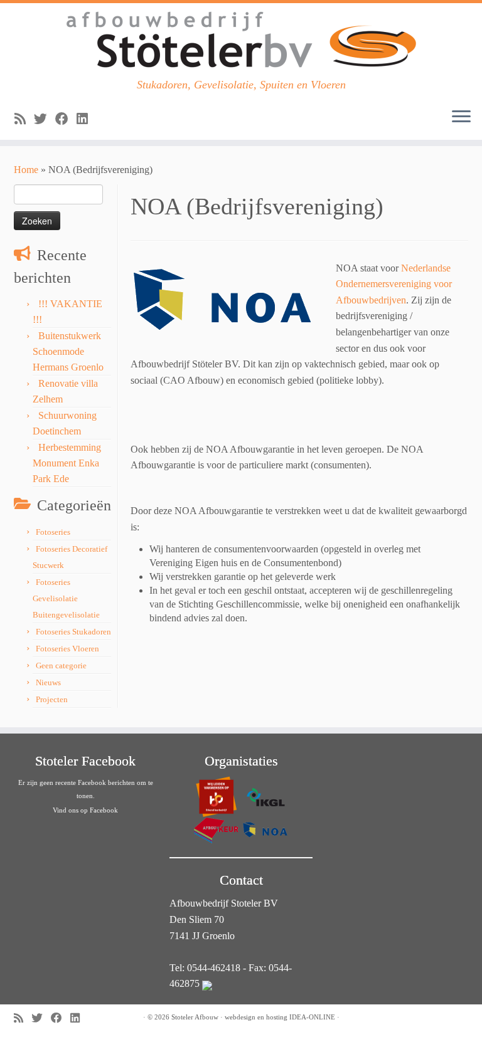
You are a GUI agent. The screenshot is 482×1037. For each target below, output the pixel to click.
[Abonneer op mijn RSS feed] (24, 119)
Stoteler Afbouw (194, 1017)
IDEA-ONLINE (312, 1017)
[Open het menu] (461, 117)
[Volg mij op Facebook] (66, 119)
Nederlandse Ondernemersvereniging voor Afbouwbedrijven (394, 284)
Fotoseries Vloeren (67, 648)
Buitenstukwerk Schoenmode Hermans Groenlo (68, 351)
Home (26, 169)
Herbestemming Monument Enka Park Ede (67, 463)
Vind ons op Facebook (85, 810)
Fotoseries (53, 532)
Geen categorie (61, 665)
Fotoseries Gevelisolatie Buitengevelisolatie (66, 598)
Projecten (52, 699)
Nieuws (48, 682)
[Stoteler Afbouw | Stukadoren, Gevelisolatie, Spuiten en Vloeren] (241, 40)
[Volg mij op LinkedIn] (86, 119)
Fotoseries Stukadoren (73, 631)
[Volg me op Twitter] (44, 119)
